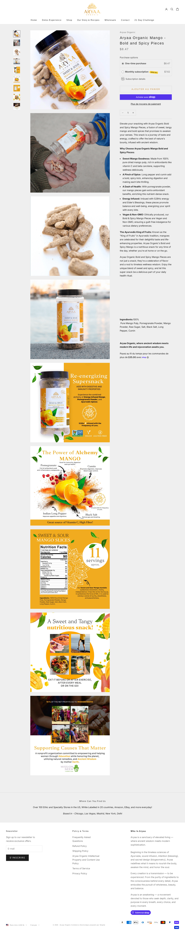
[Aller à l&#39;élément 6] (16, 79)
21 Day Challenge (144, 20)
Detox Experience (51, 20)
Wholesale (110, 20)
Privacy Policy (79, 873)
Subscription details (135, 79)
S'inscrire (17, 857)
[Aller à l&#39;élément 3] (16, 51)
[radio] (123, 63)
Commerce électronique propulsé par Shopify (88, 925)
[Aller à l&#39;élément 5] (16, 70)
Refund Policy (79, 846)
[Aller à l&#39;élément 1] (16, 33)
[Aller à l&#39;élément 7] (16, 88)
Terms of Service (81, 868)
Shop (69, 20)
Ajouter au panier (146, 89)
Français (33, 925)
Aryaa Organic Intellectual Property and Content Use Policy (86, 860)
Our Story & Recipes (88, 20)
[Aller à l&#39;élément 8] (16, 97)
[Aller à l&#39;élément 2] (16, 42)
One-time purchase (135, 63)
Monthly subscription (141, 71)
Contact (125, 20)
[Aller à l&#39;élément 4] (16, 60)
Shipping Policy (80, 851)
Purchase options (129, 57)
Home (34, 20)
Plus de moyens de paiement (146, 104)
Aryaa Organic (127, 32)
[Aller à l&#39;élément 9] (16, 106)
